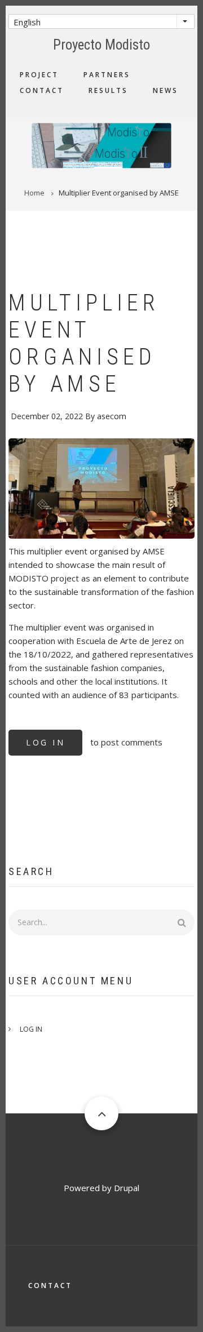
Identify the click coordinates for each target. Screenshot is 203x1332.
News (165, 90)
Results (108, 90)
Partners (106, 74)
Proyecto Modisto (101, 45)
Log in (45, 742)
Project (39, 74)
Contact (42, 90)
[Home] (101, 144)
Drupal (126, 1187)
